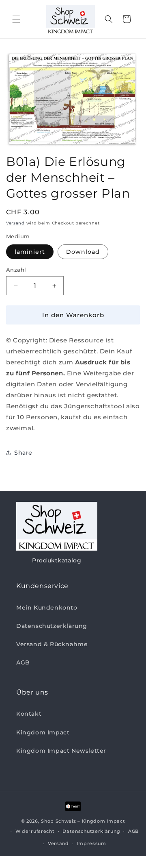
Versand (15, 223)
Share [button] (23, 452)
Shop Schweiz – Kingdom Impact (83, 821)
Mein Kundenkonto (46, 607)
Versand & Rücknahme (52, 644)
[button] (16, 19)
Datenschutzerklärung (51, 625)
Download (83, 251)
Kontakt (28, 713)
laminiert (30, 251)
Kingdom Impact (42, 732)
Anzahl (16, 269)
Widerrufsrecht (35, 831)
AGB (23, 662)
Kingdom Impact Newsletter (61, 750)
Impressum (91, 843)
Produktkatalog (56, 560)
